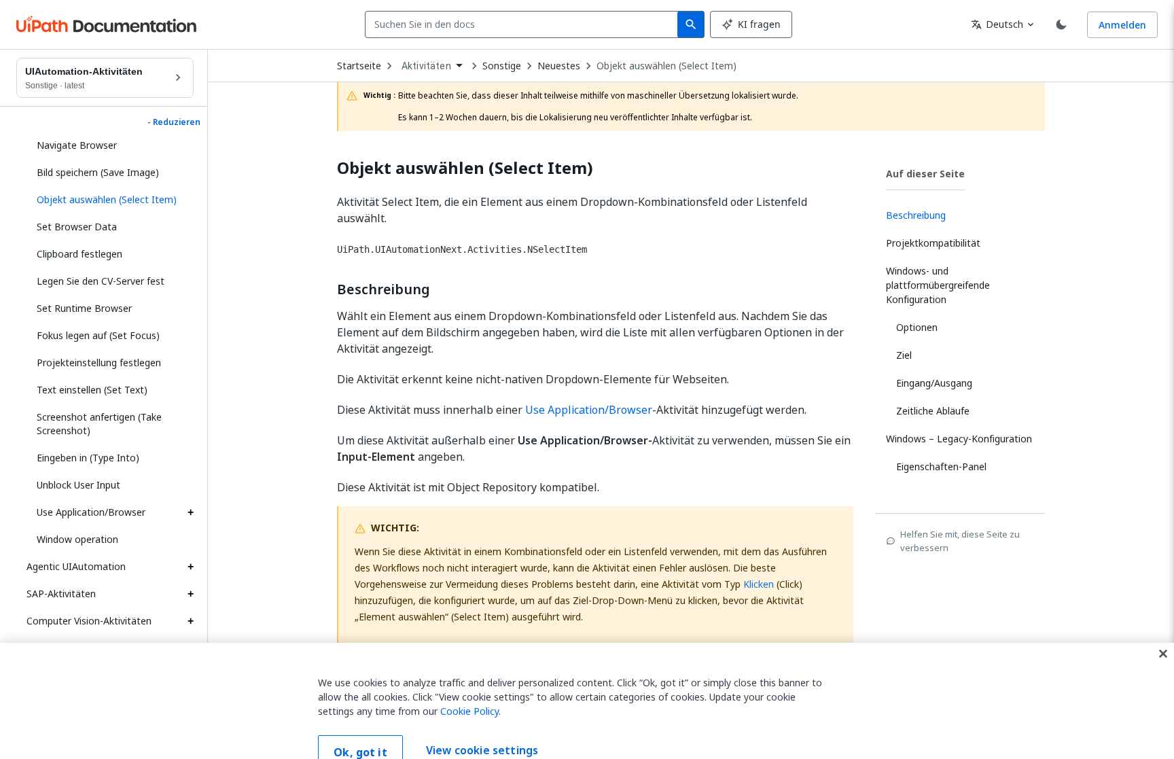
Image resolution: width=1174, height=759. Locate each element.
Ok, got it (360, 727)
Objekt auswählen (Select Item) (666, 66)
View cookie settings (482, 725)
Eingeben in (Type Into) (88, 458)
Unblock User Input (78, 485)
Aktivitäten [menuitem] (426, 65)
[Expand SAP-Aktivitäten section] (190, 594)
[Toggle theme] (1061, 24)
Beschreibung (383, 289)
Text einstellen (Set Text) (92, 390)
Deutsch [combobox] (997, 24)
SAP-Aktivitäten (61, 593)
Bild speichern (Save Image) (98, 172)
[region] (587, 688)
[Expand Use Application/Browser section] (190, 512)
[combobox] (524, 24)
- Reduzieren (173, 122)
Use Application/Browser (91, 512)
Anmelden (1122, 25)
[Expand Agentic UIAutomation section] (190, 567)
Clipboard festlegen (79, 254)
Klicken (758, 584)
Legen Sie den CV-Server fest (100, 281)
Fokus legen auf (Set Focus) (98, 335)
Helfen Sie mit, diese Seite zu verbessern (960, 540)
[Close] (1163, 628)
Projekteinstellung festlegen (99, 362)
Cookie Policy (469, 686)
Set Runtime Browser (84, 308)
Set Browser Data (77, 226)
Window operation (77, 539)
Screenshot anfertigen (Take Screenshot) (99, 424)
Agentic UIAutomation (76, 566)
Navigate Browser (77, 145)
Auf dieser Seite (925, 173)
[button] (110, 199)
